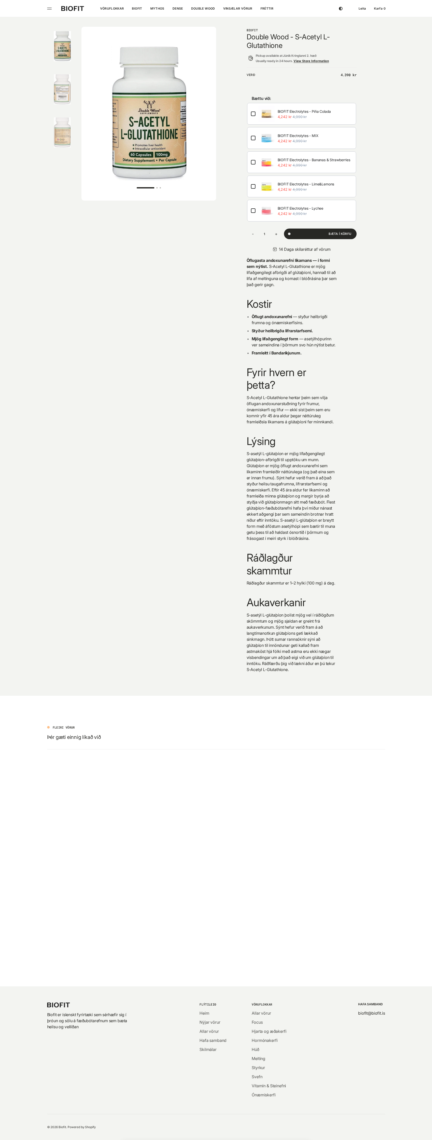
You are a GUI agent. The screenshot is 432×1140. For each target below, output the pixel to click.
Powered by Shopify (82, 1127)
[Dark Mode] (341, 9)
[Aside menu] (50, 9)
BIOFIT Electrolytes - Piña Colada (304, 111)
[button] (362, 9)
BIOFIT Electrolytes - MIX (298, 135)
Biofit (62, 1127)
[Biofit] (72, 8)
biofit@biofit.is (371, 1013)
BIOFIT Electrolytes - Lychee (301, 208)
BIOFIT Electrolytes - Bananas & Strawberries (314, 160)
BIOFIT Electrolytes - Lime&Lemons (306, 184)
